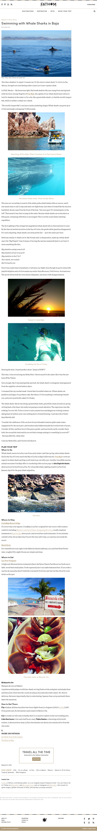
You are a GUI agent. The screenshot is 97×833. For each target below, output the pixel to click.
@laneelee (53, 785)
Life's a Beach (41, 770)
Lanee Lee (6, 27)
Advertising (25, 818)
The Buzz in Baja (7, 740)
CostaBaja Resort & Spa (10, 523)
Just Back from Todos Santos (12, 737)
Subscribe (91, 4)
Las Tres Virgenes (8, 561)
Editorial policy (6, 822)
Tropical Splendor (7, 772)
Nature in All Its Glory (9, 20)
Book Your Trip (65, 11)
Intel (52, 11)
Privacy (24, 822)
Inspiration (42, 11)
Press (3, 820)
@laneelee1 (15, 785)
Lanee (3, 783)
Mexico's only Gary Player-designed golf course (34, 530)
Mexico (50, 770)
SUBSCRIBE (36, 759)
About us (4, 818)
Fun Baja (30, 94)
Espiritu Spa (16, 533)
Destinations (28, 11)
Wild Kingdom (21, 772)
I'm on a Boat (22, 770)
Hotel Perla (6, 545)
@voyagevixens (28, 785)
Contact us (25, 820)
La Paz (61, 707)
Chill (14, 770)
